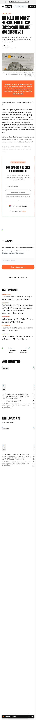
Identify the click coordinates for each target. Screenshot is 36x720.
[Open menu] (3, 6)
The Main (7, 46)
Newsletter (6, 13)
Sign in (24, 211)
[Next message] (30, 2)
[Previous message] (8, 2)
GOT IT (31, 716)
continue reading (18, 192)
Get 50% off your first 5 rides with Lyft (19, 2)
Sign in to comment (18, 267)
